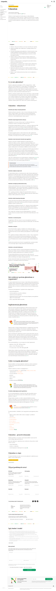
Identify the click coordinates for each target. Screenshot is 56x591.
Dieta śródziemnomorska (17, 406)
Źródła (1, 15)
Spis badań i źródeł (3, 19)
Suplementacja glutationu (2, 14)
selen (11, 426)
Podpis (26, 560)
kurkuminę (12, 424)
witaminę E (12, 427)
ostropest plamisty (13, 419)
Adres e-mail (10, 560)
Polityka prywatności (11, 588)
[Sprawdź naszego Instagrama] (53, 586)
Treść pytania (11, 552)
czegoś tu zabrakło (29, 519)
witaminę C (12, 429)
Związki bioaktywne (11, 462)
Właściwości (2, 10)
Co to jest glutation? (3, 9)
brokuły (28, 370)
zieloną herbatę (12, 417)
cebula (34, 370)
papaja (22, 373)
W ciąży (1, 18)
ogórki (19, 370)
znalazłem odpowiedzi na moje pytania (16, 519)
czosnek (31, 370)
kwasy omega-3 (12, 421)
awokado (18, 373)
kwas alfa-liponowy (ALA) (14, 422)
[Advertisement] (23, 33)
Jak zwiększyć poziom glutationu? (3, 12)
